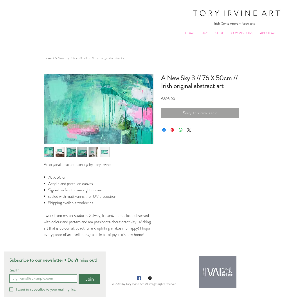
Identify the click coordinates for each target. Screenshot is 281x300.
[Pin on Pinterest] (172, 130)
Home (48, 58)
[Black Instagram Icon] (150, 278)
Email (14, 270)
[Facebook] (139, 278)
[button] (219, 33)
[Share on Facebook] (164, 130)
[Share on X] (189, 130)
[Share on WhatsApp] (180, 130)
